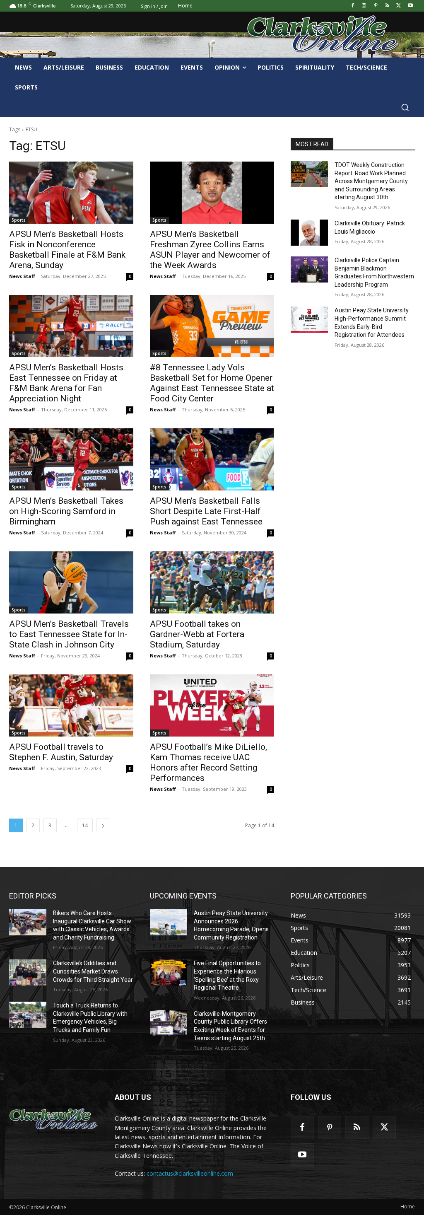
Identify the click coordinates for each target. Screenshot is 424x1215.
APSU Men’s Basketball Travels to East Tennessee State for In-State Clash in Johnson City (69, 634)
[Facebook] (352, 6)
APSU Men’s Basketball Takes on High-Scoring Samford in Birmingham (66, 511)
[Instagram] (364, 6)
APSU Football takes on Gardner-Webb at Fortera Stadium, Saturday (197, 634)
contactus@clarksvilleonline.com (190, 1173)
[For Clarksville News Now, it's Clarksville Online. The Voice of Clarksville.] (53, 1119)
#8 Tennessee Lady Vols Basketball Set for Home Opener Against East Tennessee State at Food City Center (212, 382)
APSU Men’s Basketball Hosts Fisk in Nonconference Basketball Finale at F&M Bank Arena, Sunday (67, 249)
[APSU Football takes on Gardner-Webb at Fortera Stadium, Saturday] (212, 582)
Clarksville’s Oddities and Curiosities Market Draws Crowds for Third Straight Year (93, 971)
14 (85, 825)
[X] (398, 6)
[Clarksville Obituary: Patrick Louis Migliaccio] (309, 233)
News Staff (22, 276)
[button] (405, 107)
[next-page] (103, 825)
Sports (19, 220)
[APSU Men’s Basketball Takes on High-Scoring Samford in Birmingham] (71, 459)
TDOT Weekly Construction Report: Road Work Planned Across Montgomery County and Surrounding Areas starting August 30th (371, 181)
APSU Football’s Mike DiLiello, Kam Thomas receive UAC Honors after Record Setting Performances (208, 762)
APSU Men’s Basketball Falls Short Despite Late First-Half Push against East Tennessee (206, 511)
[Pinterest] (376, 6)
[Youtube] (410, 6)
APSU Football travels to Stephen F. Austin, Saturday (61, 752)
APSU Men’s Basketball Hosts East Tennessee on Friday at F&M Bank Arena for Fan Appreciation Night (66, 382)
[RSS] (387, 6)
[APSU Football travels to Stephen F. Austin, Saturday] (71, 705)
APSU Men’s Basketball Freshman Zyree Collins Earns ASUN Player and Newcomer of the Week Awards (210, 249)
